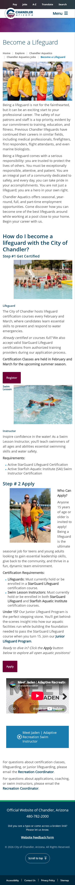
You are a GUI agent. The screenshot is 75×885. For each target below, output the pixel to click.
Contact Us (29, 880)
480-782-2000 (37, 816)
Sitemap (64, 880)
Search (63, 4)
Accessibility (12, 880)
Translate (47, 4)
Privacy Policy (48, 880)
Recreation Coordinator (36, 772)
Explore (20, 53)
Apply (10, 666)
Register (11, 377)
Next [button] (63, 695)
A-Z (34, 4)
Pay (15, 4)
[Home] (25, 13)
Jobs (24, 4)
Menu (57, 13)
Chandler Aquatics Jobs (21, 57)
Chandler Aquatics (40, 53)
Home (6, 53)
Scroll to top (36, 858)
